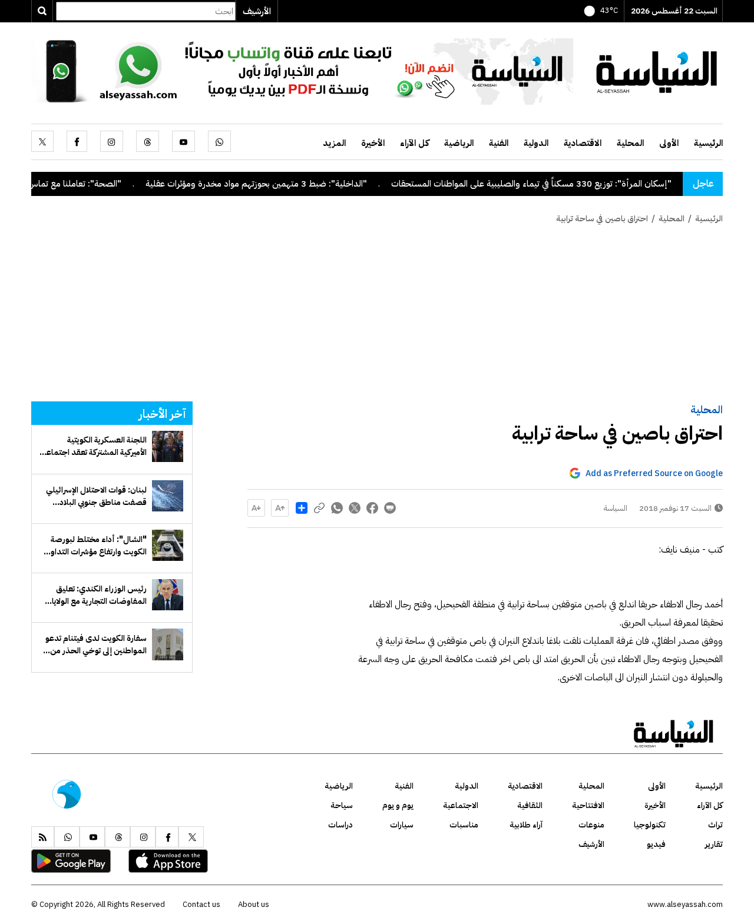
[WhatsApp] (219, 141)
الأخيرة (373, 143)
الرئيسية (708, 143)
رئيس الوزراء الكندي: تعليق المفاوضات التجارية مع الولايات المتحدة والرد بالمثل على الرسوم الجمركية (95, 595)
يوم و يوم (398, 805)
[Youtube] (183, 141)
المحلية (630, 143)
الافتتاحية (588, 805)
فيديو (656, 844)
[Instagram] (111, 141)
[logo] (657, 70)
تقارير (714, 844)
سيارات (402, 825)
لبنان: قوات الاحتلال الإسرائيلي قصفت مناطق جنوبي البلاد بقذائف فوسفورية (96, 496)
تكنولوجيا (650, 825)
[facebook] (77, 141)
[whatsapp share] (337, 508)
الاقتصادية (582, 143)
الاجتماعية (460, 805)
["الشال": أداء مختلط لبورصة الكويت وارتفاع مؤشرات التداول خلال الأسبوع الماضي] (167, 545)
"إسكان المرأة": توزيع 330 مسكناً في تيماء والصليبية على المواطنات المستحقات (553, 183)
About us (253, 904)
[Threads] (147, 141)
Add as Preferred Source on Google (654, 473)
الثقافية (530, 805)
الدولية (536, 143)
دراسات (340, 825)
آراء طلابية (526, 825)
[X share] (355, 508)
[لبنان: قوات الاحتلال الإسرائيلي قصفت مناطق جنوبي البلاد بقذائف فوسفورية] (167, 495)
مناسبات (463, 825)
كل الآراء (414, 143)
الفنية (498, 143)
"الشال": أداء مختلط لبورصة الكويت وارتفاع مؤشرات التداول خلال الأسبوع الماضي (96, 545)
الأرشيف (257, 11)
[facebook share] (372, 508)
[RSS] (42, 836)
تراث (715, 825)
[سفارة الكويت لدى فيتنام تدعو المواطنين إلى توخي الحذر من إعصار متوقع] (167, 644)
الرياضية (459, 143)
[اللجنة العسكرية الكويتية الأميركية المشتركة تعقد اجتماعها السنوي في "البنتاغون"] (167, 446)
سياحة (341, 805)
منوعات (591, 825)
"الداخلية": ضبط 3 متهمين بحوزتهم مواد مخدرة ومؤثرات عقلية (278, 183)
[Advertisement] (377, 313)
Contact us (201, 904)
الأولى (669, 143)
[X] (42, 141)
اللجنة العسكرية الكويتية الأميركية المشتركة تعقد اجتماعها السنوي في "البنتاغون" (93, 446)
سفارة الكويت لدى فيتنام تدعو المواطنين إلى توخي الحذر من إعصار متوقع (96, 644)
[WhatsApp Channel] (302, 70)
